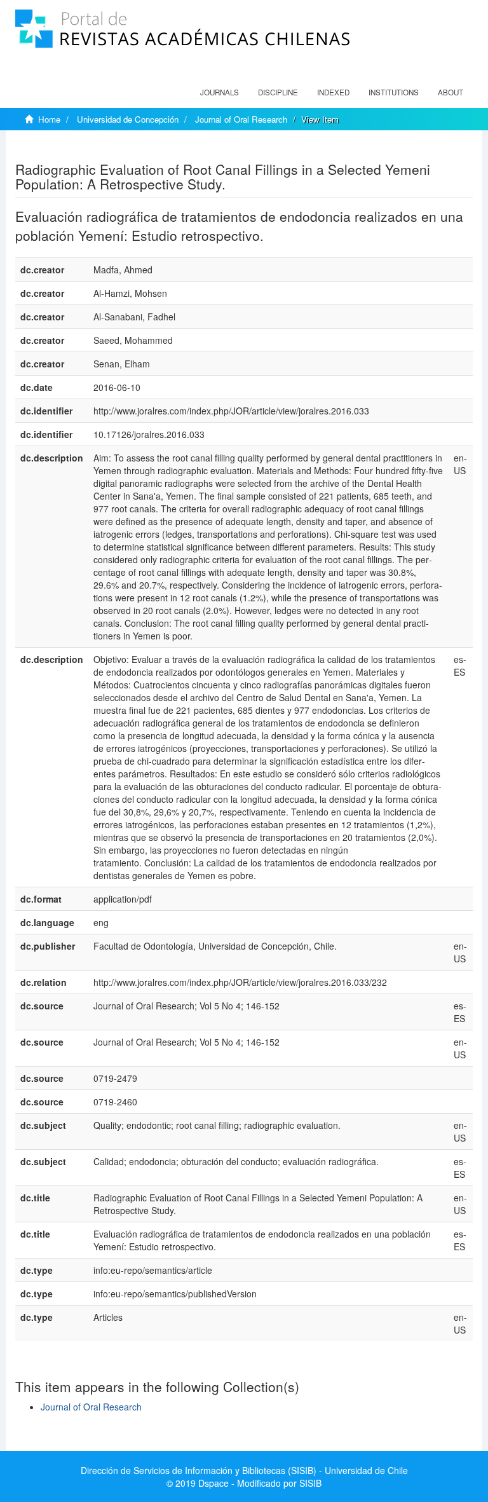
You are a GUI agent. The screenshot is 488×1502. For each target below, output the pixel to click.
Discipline (278, 92)
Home (49, 119)
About (450, 92)
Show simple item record (64, 149)
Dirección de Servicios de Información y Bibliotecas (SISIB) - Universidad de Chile (244, 1470)
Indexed (333, 92)
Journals (219, 92)
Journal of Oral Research (241, 119)
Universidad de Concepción (128, 119)
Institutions (394, 92)
